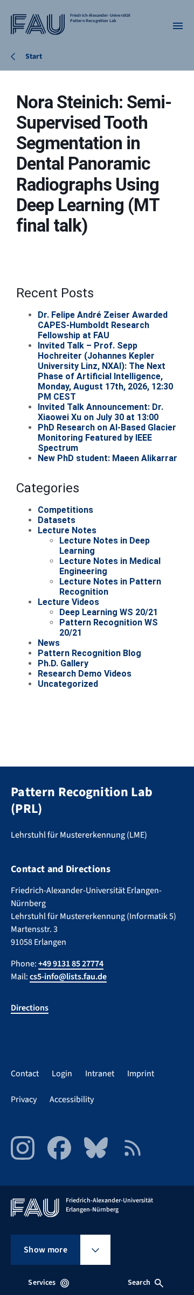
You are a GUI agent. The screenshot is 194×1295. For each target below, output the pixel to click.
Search (139, 1282)
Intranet (99, 1074)
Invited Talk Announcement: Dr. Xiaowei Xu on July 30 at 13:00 (100, 412)
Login (62, 1074)
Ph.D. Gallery (63, 663)
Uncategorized (68, 684)
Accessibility (72, 1099)
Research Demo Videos (84, 674)
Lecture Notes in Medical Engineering (110, 566)
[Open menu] (178, 26)
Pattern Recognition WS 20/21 (108, 627)
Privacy (24, 1099)
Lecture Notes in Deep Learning (104, 545)
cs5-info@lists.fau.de (68, 977)
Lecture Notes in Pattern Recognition (110, 586)
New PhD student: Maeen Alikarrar (107, 458)
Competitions (65, 510)
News (49, 643)
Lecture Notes (67, 530)
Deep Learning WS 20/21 (108, 612)
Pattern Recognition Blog (89, 653)
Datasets (56, 520)
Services (42, 1282)
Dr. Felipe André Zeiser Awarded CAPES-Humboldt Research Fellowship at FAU (103, 325)
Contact (25, 1074)
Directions (29, 1008)
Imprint (140, 1074)
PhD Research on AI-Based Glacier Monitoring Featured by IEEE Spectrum (107, 437)
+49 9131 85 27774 (70, 964)
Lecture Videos (68, 602)
